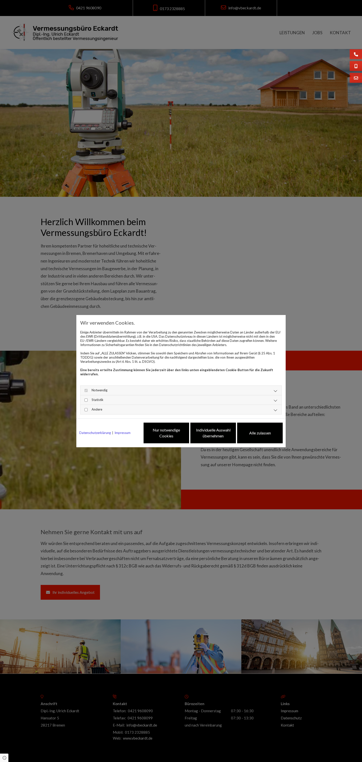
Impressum (123, 433)
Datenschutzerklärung (95, 433)
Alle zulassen (260, 433)
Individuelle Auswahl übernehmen (213, 433)
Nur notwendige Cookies (166, 433)
